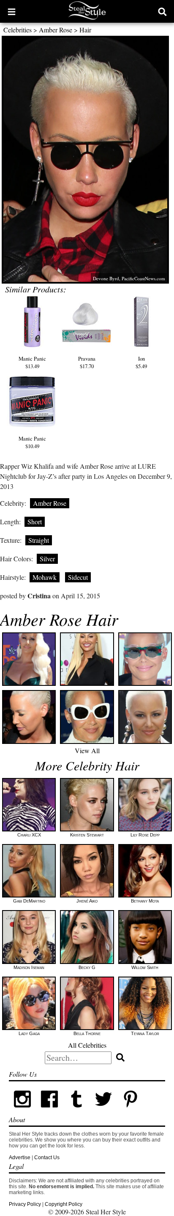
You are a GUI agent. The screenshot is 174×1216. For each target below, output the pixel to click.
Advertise (19, 1157)
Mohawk (45, 577)
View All (87, 750)
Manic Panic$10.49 (32, 442)
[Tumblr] (76, 1111)
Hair (85, 29)
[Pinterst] (130, 1111)
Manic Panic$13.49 (32, 362)
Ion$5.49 (141, 362)
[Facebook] (49, 1111)
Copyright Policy (63, 1204)
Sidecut (78, 577)
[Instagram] (22, 1111)
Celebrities (17, 29)
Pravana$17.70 (86, 362)
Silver (47, 558)
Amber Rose (55, 29)
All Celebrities (87, 1045)
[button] (11, 11)
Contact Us (47, 1157)
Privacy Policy (25, 1204)
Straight (38, 540)
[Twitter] (103, 1111)
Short (34, 521)
